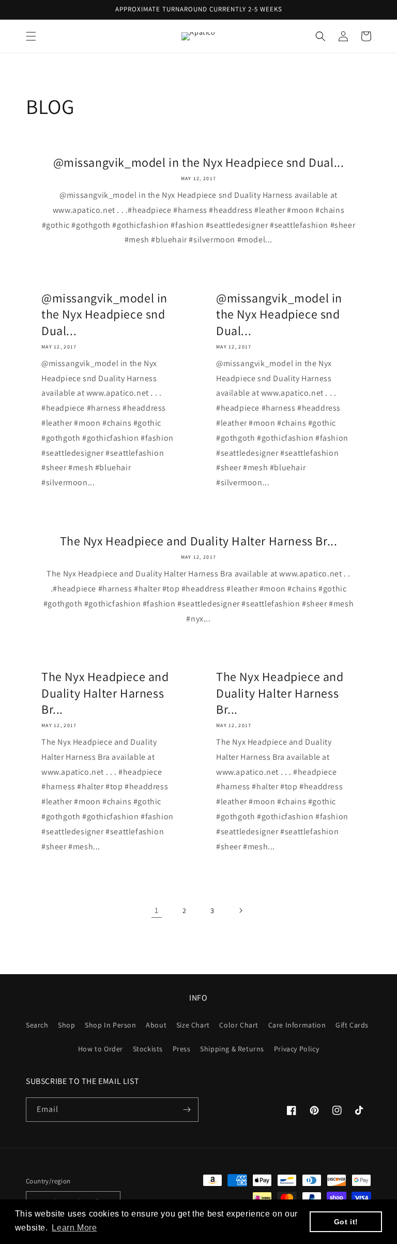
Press (182, 1048)
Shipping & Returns (232, 1048)
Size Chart (193, 1025)
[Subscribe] (186, 1109)
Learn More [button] (74, 1227)
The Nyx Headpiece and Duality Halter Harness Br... (199, 541)
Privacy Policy (296, 1048)
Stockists (148, 1048)
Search (37, 1025)
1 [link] (157, 910)
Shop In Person (110, 1025)
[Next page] (240, 910)
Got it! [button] (346, 1222)
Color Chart (238, 1025)
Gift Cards (352, 1025)
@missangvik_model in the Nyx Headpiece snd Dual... (198, 162)
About (156, 1025)
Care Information (297, 1025)
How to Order (100, 1048)
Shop (66, 1025)
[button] (31, 36)
